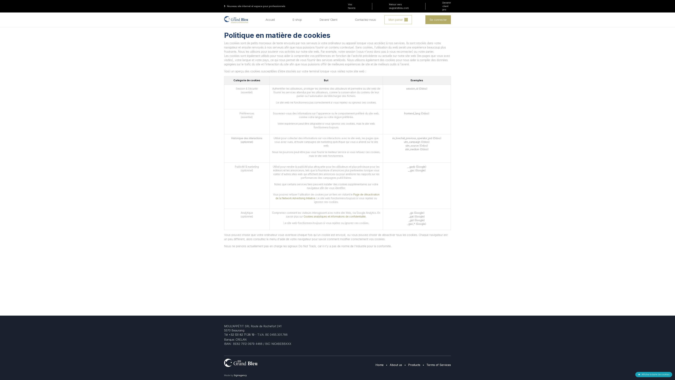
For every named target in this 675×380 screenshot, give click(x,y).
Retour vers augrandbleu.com (399, 6)
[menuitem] (270, 19)
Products (414, 365)
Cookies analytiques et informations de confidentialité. (335, 216)
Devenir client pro (446, 6)
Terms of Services (438, 365)
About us (396, 365)
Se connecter (438, 19)
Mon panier (395, 19)
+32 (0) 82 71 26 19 (241, 334)
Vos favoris (351, 6)
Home (379, 365)
